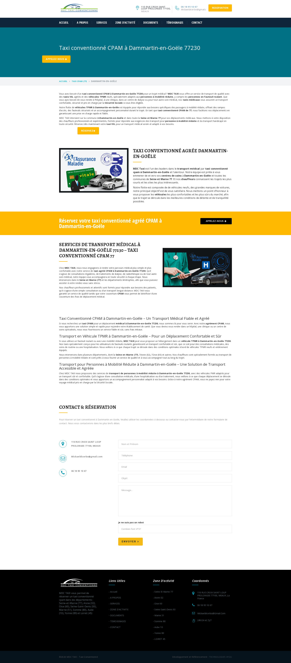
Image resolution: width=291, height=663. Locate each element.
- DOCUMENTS (116, 615)
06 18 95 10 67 (189, 6)
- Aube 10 (158, 627)
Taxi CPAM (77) (79, 81)
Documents (150, 22)
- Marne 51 (158, 615)
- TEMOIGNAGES (117, 621)
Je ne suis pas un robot (131, 522)
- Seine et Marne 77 (163, 591)
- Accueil (113, 591)
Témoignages (174, 22)
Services (101, 22)
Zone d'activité (125, 22)
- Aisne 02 (158, 597)
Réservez (87, 130)
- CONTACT (115, 627)
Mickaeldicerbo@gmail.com (195, 9)
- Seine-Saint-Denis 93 (164, 609)
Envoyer (129, 541)
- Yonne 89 (158, 633)
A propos (82, 22)
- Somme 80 (159, 621)
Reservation (220, 8)
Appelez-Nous (55, 59)
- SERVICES (114, 603)
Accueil (64, 22)
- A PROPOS (115, 597)
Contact (197, 22)
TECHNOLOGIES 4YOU (220, 656)
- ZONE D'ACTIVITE (118, 609)
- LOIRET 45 (159, 639)
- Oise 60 (157, 603)
